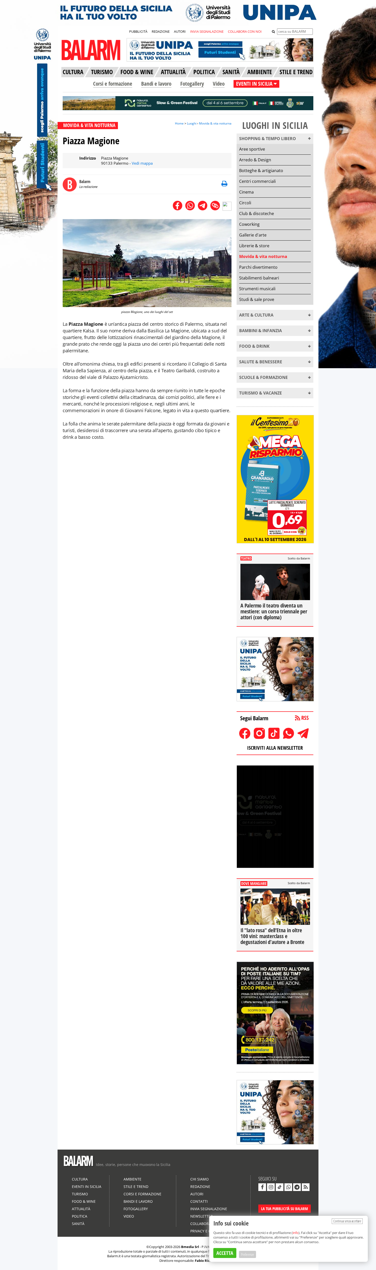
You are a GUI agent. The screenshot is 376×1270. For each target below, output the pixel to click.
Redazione (200, 1186)
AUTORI (180, 31)
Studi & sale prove (256, 299)
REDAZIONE (161, 31)
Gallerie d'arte (253, 235)
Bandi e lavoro (156, 83)
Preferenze (247, 1254)
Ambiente (132, 1179)
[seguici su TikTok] (279, 1187)
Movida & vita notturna (215, 123)
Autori (196, 1194)
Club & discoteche (256, 213)
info (295, 1232)
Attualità (81, 1208)
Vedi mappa (142, 163)
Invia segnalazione (208, 1208)
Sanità (78, 1223)
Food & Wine (84, 1201)
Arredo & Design (255, 160)
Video (219, 83)
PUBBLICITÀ (138, 31)
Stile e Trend (136, 1186)
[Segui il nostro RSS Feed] (305, 1187)
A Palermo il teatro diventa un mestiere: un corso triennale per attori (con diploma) (273, 611)
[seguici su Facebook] (262, 1187)
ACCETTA (224, 1253)
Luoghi (191, 123)
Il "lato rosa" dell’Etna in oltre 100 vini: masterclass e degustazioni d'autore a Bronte (272, 936)
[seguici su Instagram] (271, 1187)
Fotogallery (192, 83)
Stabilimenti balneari (259, 278)
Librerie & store (254, 246)
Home (179, 123)
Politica (79, 1216)
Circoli (245, 203)
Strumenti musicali (257, 288)
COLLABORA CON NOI (245, 31)
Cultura (80, 1179)
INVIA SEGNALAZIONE (207, 31)
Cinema (246, 192)
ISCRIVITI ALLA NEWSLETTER (275, 747)
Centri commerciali (257, 181)
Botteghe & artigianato (261, 170)
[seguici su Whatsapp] (288, 1187)
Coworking (249, 224)
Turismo (80, 1194)
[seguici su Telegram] (297, 1187)
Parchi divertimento (258, 267)
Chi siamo (199, 1179)
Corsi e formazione (112, 83)
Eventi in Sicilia (86, 1186)
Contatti (199, 1201)
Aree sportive (252, 149)
